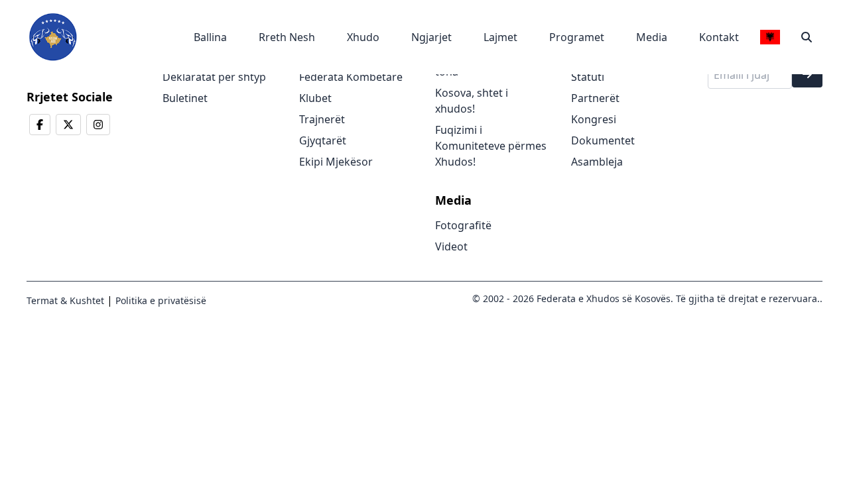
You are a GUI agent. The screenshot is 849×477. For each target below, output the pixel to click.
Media (651, 37)
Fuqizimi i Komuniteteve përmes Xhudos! (491, 146)
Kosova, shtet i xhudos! (471, 100)
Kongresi (593, 119)
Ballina (210, 37)
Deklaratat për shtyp (214, 77)
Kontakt (719, 37)
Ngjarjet (431, 37)
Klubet (315, 98)
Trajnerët (322, 119)
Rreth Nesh (287, 37)
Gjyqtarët (322, 140)
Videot (451, 246)
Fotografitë (463, 225)
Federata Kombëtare (351, 77)
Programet (576, 37)
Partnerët (595, 98)
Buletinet (185, 98)
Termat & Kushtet (65, 300)
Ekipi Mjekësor (336, 161)
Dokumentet (603, 140)
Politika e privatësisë (159, 300)
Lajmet (500, 37)
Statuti (587, 77)
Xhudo (363, 37)
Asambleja (597, 161)
